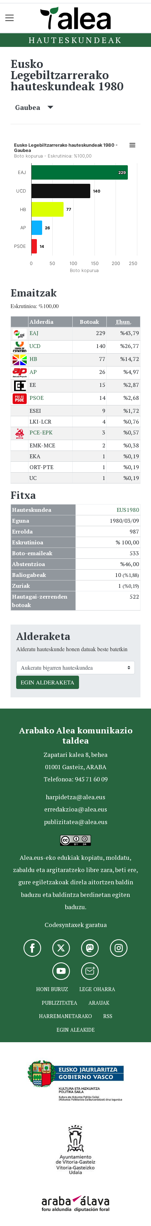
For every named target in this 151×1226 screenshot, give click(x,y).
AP (33, 372)
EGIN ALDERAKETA (47, 682)
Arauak (98, 1002)
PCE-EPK (41, 432)
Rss (107, 1016)
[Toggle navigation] (9, 18)
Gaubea (31, 107)
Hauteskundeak (75, 40)
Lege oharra (97, 989)
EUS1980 (128, 510)
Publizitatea (59, 1002)
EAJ (34, 333)
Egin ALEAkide (76, 1029)
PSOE (36, 398)
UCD (34, 346)
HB (33, 359)
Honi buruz (52, 989)
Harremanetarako (65, 1016)
